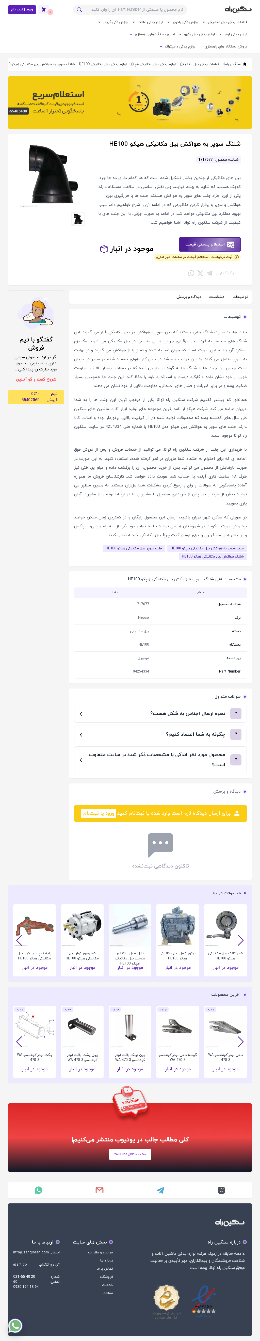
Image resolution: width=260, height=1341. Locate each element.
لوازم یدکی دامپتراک (180, 46)
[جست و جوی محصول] (79, 9)
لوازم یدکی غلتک (150, 22)
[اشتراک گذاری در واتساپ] (191, 273)
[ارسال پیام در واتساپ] (38, 1190)
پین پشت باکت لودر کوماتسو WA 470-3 (82, 1057)
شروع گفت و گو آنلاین (36, 379)
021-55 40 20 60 (24, 1279)
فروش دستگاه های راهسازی (226, 46)
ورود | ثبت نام (22, 9)
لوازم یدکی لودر (235, 34)
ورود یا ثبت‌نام (98, 813)
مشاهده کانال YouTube (130, 1154)
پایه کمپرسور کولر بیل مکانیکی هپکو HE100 (35, 956)
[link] (130, 102)
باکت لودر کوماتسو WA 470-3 (34, 1057)
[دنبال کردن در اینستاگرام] (221, 1190)
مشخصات (216, 297)
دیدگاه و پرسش (188, 297)
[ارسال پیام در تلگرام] (160, 1190)
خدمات (107, 1285)
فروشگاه (106, 1276)
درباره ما (106, 1260)
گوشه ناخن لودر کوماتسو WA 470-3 (177, 1057)
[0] (43, 9)
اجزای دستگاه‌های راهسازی (155, 34)
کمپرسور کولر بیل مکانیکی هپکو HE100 (82, 956)
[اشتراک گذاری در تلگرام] (209, 273)
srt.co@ (20, 1264)
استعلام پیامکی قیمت (205, 244)
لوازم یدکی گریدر (115, 22)
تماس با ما (105, 1268)
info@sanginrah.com (31, 1252)
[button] (19, 940)
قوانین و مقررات (100, 1252)
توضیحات (240, 297)
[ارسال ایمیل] (99, 1190)
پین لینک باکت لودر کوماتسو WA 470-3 (130, 1057)
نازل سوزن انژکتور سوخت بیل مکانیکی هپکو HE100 (130, 956)
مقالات (108, 1293)
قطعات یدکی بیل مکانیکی (227, 22)
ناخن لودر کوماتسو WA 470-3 (225, 1057)
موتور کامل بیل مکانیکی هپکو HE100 (177, 956)
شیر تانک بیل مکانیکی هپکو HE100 (225, 956)
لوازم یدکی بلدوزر (185, 22)
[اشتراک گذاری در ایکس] (200, 273)
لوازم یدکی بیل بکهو (199, 34)
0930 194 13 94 (26, 1287)
